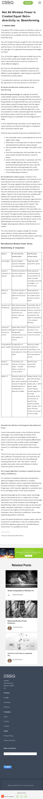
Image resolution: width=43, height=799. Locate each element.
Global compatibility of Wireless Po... (21, 591)
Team (6, 717)
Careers (6, 721)
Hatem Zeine (9, 26)
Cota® (6, 698)
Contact (28, 3)
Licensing (7, 702)
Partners (7, 707)
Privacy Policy (8, 736)
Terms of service (9, 740)
